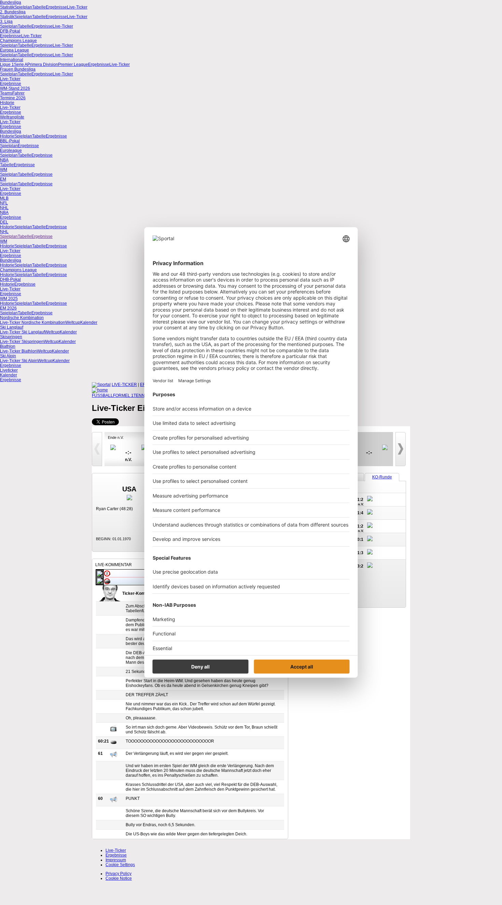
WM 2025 (9, 298)
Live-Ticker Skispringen (22, 341)
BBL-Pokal (10, 141)
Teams (6, 93)
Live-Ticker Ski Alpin (19, 360)
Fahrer (18, 93)
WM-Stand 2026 (15, 88)
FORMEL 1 (123, 395)
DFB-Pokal (10, 31)
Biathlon (7, 346)
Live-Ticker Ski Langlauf (22, 332)
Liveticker (9, 370)
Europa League (14, 50)
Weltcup (72, 322)
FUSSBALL (102, 395)
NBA (4, 160)
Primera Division (42, 64)
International (11, 59)
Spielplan (23, 7)
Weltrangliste (12, 117)
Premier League (73, 64)
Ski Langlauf (11, 327)
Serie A (20, 64)
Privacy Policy (118, 873)
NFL (4, 203)
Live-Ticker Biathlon (18, 351)
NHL (4, 207)
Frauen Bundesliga (18, 69)
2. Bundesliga (13, 12)
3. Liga (6, 21)
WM (3, 169)
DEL (4, 222)
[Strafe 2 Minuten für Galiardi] (107, 575)
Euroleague (11, 150)
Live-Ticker (77, 7)
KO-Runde (382, 477)
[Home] (100, 390)
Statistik (7, 7)
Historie (7, 102)
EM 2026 (8, 308)
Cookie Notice (119, 878)
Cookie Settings (120, 864)
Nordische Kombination (22, 317)
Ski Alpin (8, 356)
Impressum (116, 860)
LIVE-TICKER (124, 384)
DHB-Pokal (10, 279)
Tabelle (39, 7)
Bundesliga (10, 2)
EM (3, 179)
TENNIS (141, 395)
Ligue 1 (7, 64)
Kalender (88, 322)
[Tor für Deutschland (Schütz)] (107, 583)
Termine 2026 (13, 98)
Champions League (18, 40)
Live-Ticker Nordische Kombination (32, 322)
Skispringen (11, 336)
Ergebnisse (56, 7)
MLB (4, 198)
